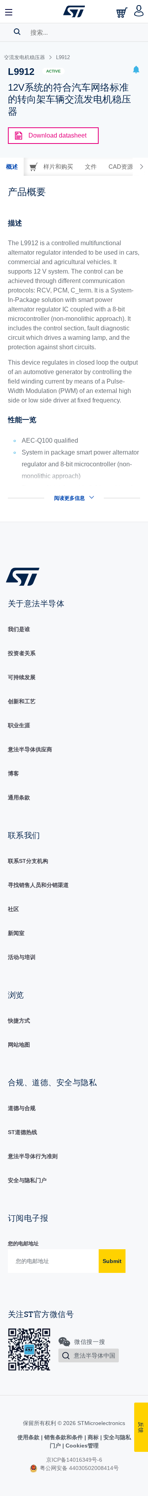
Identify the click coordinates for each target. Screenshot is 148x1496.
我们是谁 (19, 629)
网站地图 (19, 1044)
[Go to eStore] (122, 12)
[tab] (12, 167)
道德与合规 (22, 1108)
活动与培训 (22, 957)
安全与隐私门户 (27, 1180)
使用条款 (29, 1437)
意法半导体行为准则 (33, 1156)
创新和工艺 (22, 701)
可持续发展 (22, 677)
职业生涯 (19, 725)
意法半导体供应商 (30, 749)
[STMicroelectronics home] (74, 11)
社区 (13, 909)
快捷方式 (19, 1020)
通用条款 (19, 797)
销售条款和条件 (63, 1437)
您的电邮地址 (23, 1243)
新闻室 (16, 933)
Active (53, 71)
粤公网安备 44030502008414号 (78, 1468)
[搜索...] (17, 31)
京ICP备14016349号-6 (74, 1460)
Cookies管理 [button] (81, 1445)
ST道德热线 (22, 1132)
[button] (9, 11)
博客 (13, 773)
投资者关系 (22, 653)
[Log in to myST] (139, 11)
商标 (93, 1437)
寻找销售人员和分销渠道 (38, 885)
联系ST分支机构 (28, 861)
